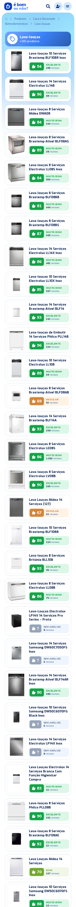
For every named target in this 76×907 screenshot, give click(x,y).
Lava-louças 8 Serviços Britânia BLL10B (47, 557)
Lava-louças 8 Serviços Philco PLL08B (47, 805)
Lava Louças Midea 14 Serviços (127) (45, 502)
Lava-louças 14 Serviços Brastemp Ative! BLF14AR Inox (48, 679)
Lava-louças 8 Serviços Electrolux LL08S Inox (47, 167)
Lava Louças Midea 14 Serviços (45, 861)
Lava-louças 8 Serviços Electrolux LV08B (47, 474)
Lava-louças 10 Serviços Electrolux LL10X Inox (47, 279)
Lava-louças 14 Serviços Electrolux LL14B (47, 83)
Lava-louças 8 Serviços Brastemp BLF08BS (47, 223)
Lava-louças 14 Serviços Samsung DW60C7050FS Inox (48, 647)
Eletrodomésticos (16, 24)
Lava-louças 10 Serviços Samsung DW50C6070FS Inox (48, 891)
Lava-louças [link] (42, 24)
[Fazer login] (58, 6)
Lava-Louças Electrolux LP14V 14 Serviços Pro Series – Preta (47, 615)
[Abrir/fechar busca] (48, 6)
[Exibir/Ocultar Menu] (67, 6)
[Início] (6, 19)
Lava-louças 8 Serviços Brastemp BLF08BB (47, 195)
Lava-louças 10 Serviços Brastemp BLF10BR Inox (47, 55)
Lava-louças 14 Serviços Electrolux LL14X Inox (47, 251)
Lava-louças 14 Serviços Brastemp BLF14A (47, 418)
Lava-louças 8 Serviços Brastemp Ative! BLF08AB (49, 390)
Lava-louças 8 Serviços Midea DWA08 (47, 111)
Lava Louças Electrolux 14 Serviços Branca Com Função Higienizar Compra (49, 773)
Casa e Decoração (44, 19)
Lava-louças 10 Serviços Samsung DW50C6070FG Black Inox (48, 711)
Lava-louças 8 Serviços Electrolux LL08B (47, 585)
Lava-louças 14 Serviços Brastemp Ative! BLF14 (47, 306)
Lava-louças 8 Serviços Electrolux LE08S (47, 446)
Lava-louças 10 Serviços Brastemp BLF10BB (47, 530)
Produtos (20, 19)
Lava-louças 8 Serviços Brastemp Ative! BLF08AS (49, 139)
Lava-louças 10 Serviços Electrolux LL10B (47, 362)
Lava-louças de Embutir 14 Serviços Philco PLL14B (49, 334)
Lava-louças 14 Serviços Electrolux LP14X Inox (47, 741)
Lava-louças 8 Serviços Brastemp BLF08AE (47, 833)
